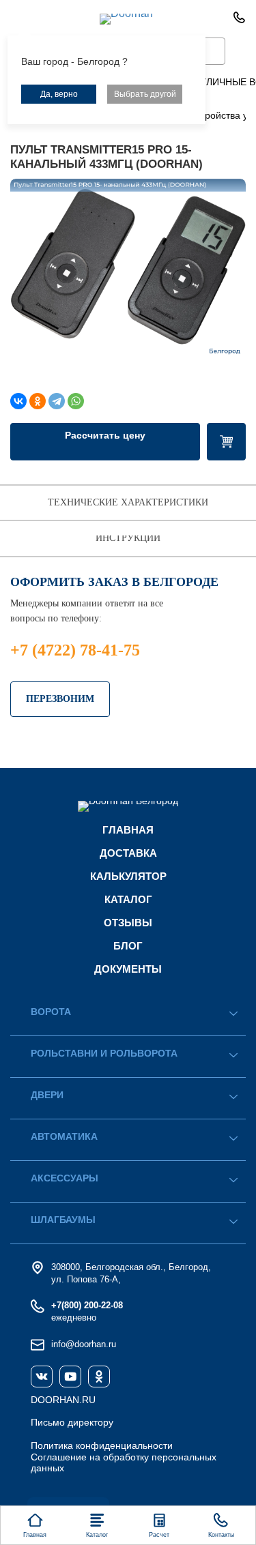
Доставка (128, 853)
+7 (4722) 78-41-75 (75, 650)
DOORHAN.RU (63, 1399)
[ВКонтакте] (18, 401)
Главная (128, 830)
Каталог (128, 899)
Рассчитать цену (105, 435)
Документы (128, 969)
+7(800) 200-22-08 (87, 1305)
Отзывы (128, 922)
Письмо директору (72, 1422)
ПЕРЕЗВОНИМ (60, 699)
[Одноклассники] (37, 401)
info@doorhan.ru (83, 1344)
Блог (128, 946)
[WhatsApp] (76, 401)
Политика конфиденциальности (102, 1445)
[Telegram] (56, 401)
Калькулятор (128, 876)
